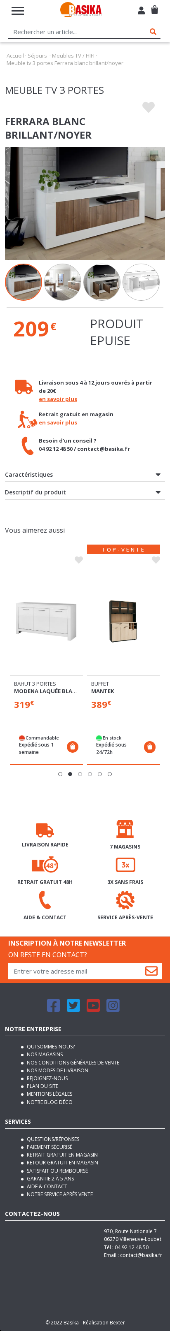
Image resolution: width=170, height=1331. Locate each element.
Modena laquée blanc (47, 691)
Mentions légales (49, 1093)
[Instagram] (113, 1009)
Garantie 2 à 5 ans (50, 1178)
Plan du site (42, 1086)
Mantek (102, 691)
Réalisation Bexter (104, 1322)
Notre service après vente (59, 1194)
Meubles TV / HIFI (73, 55)
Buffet (100, 683)
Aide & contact (46, 1186)
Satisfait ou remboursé (57, 1170)
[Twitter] (73, 1009)
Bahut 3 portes (35, 683)
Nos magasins (44, 1054)
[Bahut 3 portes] (46, 621)
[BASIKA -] (81, 11)
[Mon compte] (141, 11)
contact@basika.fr (141, 1255)
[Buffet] (123, 621)
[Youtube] (93, 1009)
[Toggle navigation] (18, 10)
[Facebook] (53, 1009)
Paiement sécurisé (49, 1146)
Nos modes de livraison (57, 1070)
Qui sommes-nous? (50, 1046)
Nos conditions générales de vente (72, 1062)
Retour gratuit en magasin (62, 1162)
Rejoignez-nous (47, 1078)
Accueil (15, 55)
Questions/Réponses (52, 1139)
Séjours (37, 55)
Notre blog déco (49, 1102)
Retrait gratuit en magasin (62, 1154)
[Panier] (154, 6)
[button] (60, 774)
